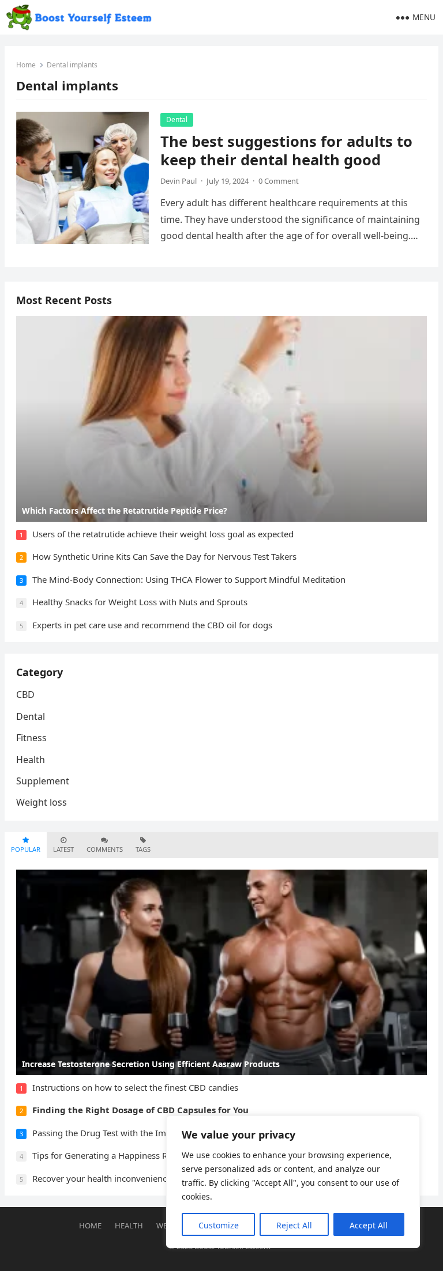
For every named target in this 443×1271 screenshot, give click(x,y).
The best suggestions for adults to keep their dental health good (286, 150)
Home (26, 65)
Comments (105, 849)
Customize (218, 1225)
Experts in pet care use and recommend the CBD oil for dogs (152, 625)
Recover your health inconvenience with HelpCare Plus (140, 1178)
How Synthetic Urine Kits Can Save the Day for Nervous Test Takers (164, 556)
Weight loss (41, 802)
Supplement (42, 781)
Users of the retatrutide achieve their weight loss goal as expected (163, 534)
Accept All (369, 1225)
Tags (143, 849)
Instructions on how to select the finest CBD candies (135, 1087)
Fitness (31, 737)
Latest (63, 849)
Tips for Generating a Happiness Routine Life (120, 1155)
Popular (25, 849)
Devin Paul (178, 181)
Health (30, 759)
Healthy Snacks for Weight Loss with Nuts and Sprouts (139, 602)
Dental (176, 119)
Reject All (294, 1225)
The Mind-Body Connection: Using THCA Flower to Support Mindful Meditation (189, 579)
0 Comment (278, 181)
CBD (25, 694)
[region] (293, 1182)
